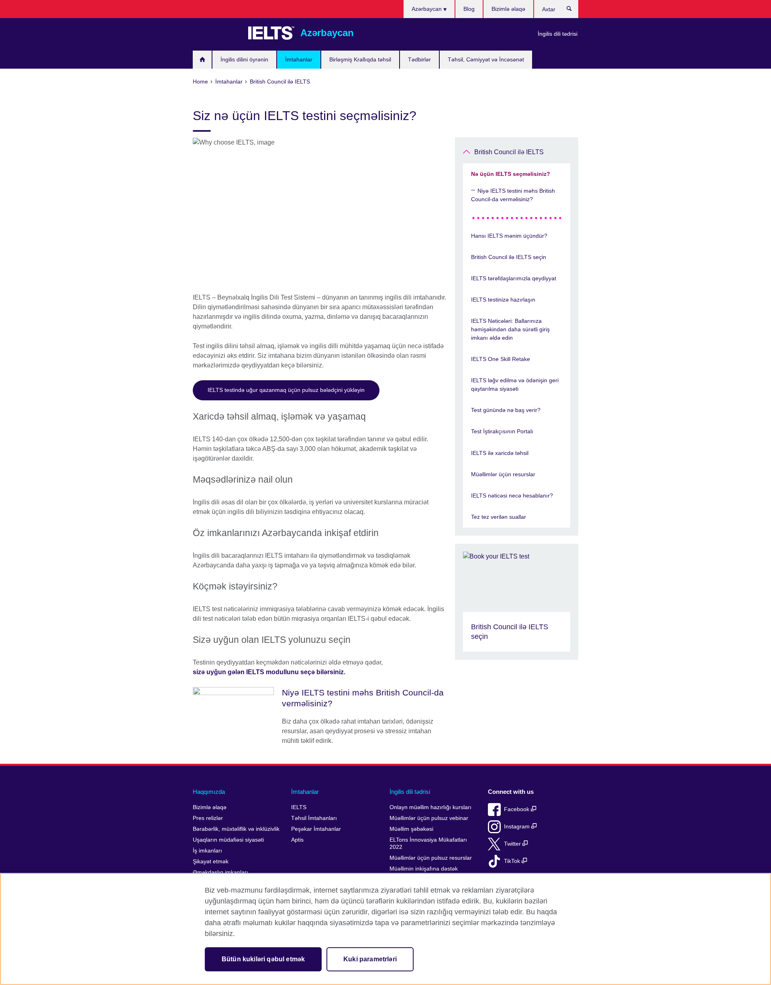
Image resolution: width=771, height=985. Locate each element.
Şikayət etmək (210, 862)
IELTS (298, 807)
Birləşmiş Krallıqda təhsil (360, 59)
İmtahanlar (298, 59)
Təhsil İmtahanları (314, 818)
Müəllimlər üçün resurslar (503, 474)
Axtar (573, 10)
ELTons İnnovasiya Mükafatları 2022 (428, 843)
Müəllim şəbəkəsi (411, 829)
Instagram (517, 827)
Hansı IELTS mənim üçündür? (509, 235)
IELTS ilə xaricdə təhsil (499, 453)
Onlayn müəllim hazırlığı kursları (430, 807)
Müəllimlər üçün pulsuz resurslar (431, 858)
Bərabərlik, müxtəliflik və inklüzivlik (236, 829)
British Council (216, 33)
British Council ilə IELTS (509, 152)
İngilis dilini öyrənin (244, 59)
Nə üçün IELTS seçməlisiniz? (510, 174)
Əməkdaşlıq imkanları (220, 872)
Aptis (297, 840)
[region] (385, 929)
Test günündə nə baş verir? (506, 410)
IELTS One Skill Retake (500, 359)
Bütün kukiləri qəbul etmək (263, 959)
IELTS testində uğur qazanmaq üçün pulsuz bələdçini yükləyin (286, 390)
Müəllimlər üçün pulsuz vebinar (429, 818)
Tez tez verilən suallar (498, 517)
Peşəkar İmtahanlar (316, 829)
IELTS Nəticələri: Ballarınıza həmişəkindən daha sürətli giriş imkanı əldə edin (510, 329)
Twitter (513, 844)
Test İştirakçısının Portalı (502, 431)
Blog (469, 9)
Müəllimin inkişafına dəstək (424, 869)
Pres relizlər (208, 818)
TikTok (513, 861)
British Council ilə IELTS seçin (508, 257)
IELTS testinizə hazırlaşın (503, 299)
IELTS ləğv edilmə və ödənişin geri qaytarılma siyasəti (515, 384)
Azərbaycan (427, 9)
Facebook (517, 809)
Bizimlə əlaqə (508, 9)
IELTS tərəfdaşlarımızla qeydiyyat (513, 278)
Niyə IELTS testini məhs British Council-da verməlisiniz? (513, 195)
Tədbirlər (419, 59)
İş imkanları (207, 851)
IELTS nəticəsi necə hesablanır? (512, 495)
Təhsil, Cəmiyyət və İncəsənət (486, 59)
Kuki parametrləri (370, 959)
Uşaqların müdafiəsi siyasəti (228, 840)
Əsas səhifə (202, 60)
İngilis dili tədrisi (557, 34)
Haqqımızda (209, 791)
